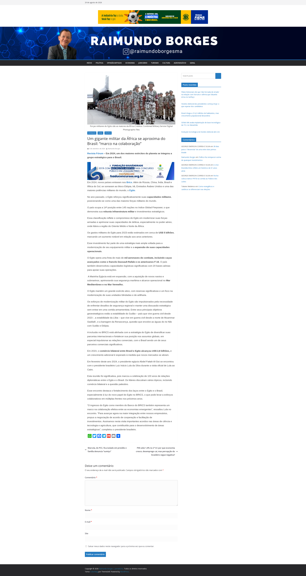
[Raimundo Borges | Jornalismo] (153, 28)
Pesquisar (218, 76)
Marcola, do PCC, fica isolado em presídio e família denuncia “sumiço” (107, 450)
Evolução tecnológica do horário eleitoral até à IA (200, 132)
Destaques (91, 133)
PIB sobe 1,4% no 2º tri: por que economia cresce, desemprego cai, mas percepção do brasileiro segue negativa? (155, 451)
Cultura (166, 63)
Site (86, 533)
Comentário (91, 477)
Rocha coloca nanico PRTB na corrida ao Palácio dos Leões (199, 178)
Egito (132, 190)
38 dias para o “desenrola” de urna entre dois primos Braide (200, 149)
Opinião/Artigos (114, 63)
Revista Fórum (95, 153)
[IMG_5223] (130, 163)
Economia (130, 63)
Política (99, 63)
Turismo (155, 63)
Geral (192, 63)
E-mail (88, 522)
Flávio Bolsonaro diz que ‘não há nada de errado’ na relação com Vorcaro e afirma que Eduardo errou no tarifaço (200, 94)
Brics (129, 182)
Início (89, 63)
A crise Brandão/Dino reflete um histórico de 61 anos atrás (200, 168)
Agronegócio (180, 63)
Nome (88, 510)
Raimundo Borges (114, 149)
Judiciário (142, 63)
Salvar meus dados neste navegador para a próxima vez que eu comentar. (121, 546)
